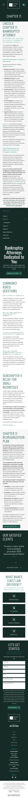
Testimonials (14, 742)
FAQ (14, 740)
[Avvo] (15, 777)
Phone (4, 670)
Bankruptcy (14, 737)
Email (4, 674)
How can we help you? (8, 683)
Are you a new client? (8, 679)
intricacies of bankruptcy (17, 183)
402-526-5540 (14, 726)
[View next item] (15, 563)
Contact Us (14, 745)
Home (14, 734)
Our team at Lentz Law (19, 181)
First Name (5, 662)
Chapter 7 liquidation (9, 456)
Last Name (5, 666)
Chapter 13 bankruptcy (8, 181)
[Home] (13, 5)
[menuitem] (14, 216)
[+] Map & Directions (14, 760)
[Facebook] (12, 777)
